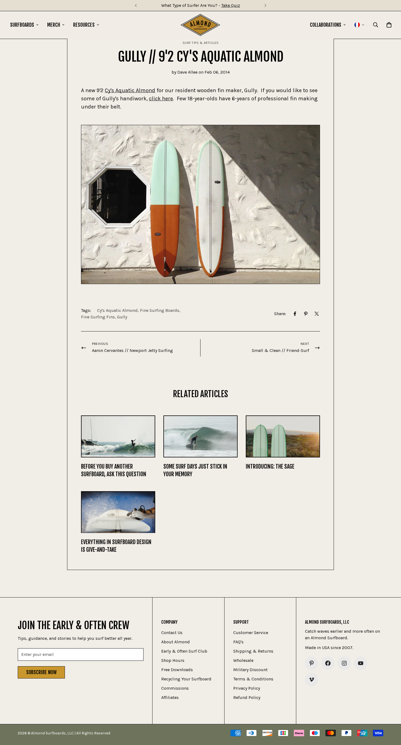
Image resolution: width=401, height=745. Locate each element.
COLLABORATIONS (325, 25)
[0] (389, 25)
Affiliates (170, 697)
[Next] (265, 5)
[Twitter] (316, 314)
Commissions (175, 688)
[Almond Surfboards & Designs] (200, 25)
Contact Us (171, 632)
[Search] (376, 25)
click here (161, 98)
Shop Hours (172, 660)
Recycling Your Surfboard (186, 678)
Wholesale (243, 660)
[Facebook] (295, 314)
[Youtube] (360, 663)
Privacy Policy (246, 688)
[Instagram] (344, 663)
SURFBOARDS (22, 25)
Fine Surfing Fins (98, 316)
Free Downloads (177, 669)
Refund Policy (246, 697)
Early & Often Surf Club (184, 651)
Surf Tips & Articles (200, 43)
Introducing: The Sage (270, 466)
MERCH (53, 25)
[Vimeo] (311, 679)
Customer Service (250, 632)
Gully (122, 316)
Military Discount (250, 669)
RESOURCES (84, 25)
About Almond (175, 641)
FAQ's (238, 641)
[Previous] (136, 5)
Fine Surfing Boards (159, 310)
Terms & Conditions (253, 678)
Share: (280, 313)
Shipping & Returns (253, 651)
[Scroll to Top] (390, 715)
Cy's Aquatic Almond (130, 90)
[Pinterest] (306, 314)
